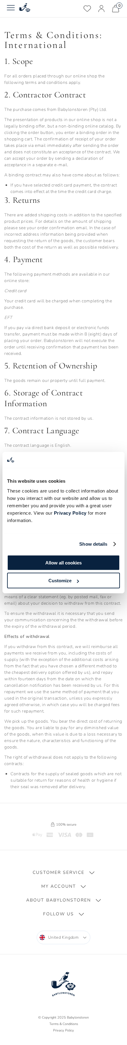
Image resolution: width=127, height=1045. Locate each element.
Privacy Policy (70, 512)
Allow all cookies (63, 562)
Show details (93, 544)
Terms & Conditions (63, 1024)
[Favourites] (87, 8)
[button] (63, 872)
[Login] (101, 8)
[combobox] (63, 937)
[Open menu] (10, 8)
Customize (60, 580)
